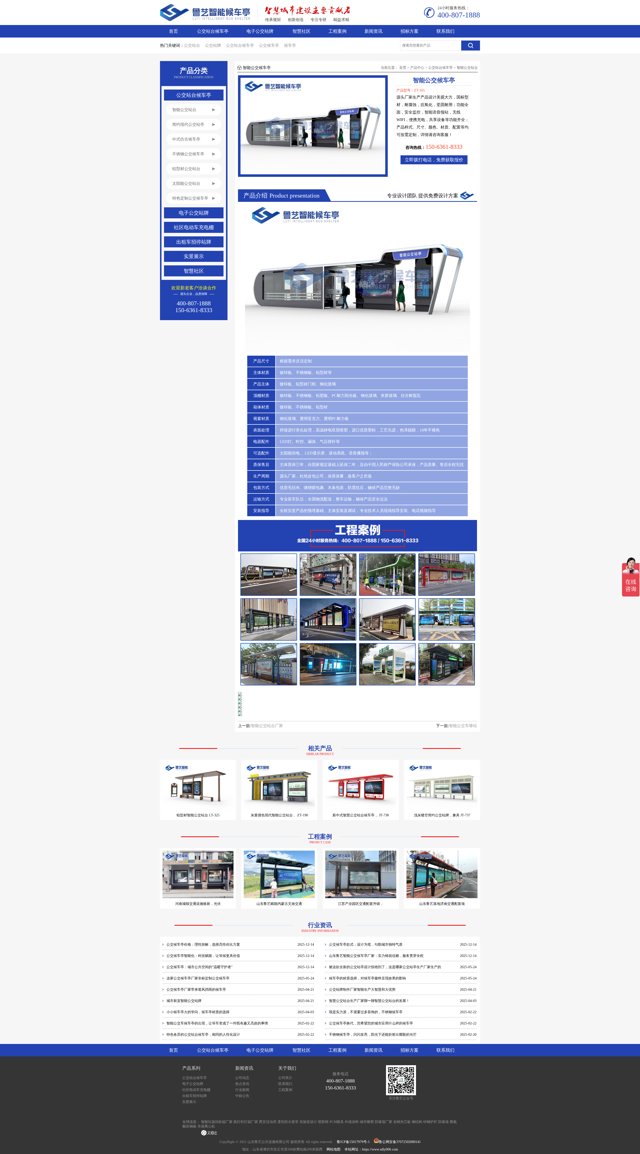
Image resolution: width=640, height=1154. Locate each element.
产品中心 (417, 68)
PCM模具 (337, 1122)
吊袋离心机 (206, 1126)
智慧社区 (301, 31)
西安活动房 (267, 1122)
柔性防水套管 (288, 1122)
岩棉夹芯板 (402, 1122)
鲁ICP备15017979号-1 (353, 1142)
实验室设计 (308, 1122)
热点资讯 (242, 1084)
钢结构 (417, 1122)
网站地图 (333, 1149)
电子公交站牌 (260, 31)
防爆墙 (443, 1122)
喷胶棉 (323, 1122)
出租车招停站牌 (194, 1096)
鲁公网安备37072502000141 (400, 1142)
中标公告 (242, 1096)
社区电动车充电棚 (196, 1090)
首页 (173, 31)
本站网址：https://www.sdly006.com (371, 1149)
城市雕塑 (367, 1122)
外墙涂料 (352, 1122)
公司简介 (285, 1078)
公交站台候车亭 (212, 31)
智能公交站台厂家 (267, 726)
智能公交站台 (467, 68)
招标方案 (409, 31)
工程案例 (337, 31)
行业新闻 (242, 1090)
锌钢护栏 (430, 1122)
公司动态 (242, 1078)
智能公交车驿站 (463, 726)
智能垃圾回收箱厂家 (216, 1122)
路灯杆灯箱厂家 (246, 1122)
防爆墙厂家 (383, 1122)
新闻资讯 (373, 31)
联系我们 (445, 31)
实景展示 (189, 1102)
